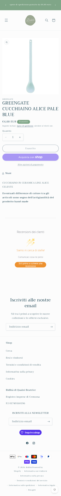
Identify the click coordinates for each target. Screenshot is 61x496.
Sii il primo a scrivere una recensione (30, 264)
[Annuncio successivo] (55, 5)
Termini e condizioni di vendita (23, 365)
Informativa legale (46, 485)
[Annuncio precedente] (5, 5)
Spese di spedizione (25, 126)
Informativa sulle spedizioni (22, 485)
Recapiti (32, 489)
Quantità (6, 131)
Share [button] (8, 173)
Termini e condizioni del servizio (32, 480)
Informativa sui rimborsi (35, 471)
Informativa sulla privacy (20, 372)
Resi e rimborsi (14, 358)
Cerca (9, 351)
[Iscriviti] (51, 327)
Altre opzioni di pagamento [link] (31, 164)
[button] (6, 20)
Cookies (10, 379)
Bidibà (29, 467)
